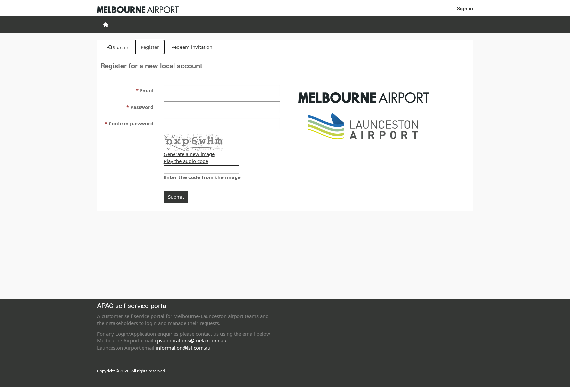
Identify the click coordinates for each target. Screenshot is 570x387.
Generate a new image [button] (189, 154)
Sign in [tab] (119, 47)
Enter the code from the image (202, 177)
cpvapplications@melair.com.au (190, 340)
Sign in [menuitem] (465, 8)
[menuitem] (105, 24)
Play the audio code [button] (186, 161)
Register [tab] (150, 47)
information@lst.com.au (183, 347)
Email (147, 90)
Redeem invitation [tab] (191, 47)
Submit (176, 196)
